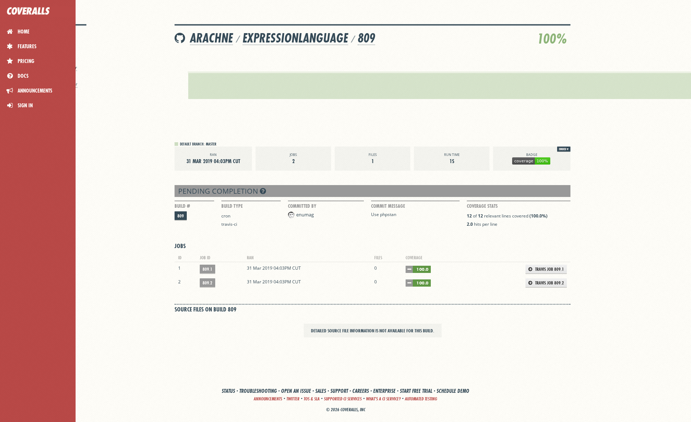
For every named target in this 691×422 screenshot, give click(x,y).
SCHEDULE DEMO (453, 391)
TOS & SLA (312, 399)
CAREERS (360, 391)
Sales (320, 391)
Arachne (211, 38)
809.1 (207, 269)
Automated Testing (421, 399)
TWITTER (292, 399)
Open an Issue (296, 391)
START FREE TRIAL (416, 391)
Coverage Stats (482, 206)
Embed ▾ (564, 149)
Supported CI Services (343, 399)
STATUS (228, 391)
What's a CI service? (383, 399)
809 (366, 38)
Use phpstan (383, 214)
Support (339, 391)
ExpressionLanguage (295, 38)
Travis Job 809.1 (549, 269)
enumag (305, 214)
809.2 (207, 283)
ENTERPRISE (384, 391)
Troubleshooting (258, 391)
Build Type (232, 206)
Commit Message (388, 206)
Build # (182, 206)
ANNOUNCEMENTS (268, 399)
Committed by (302, 206)
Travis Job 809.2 (549, 283)
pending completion (219, 191)
